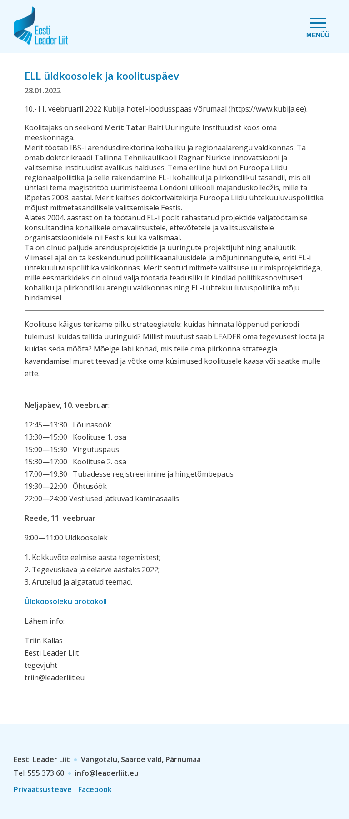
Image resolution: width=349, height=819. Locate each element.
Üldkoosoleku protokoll (66, 601)
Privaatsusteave (43, 789)
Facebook (95, 789)
